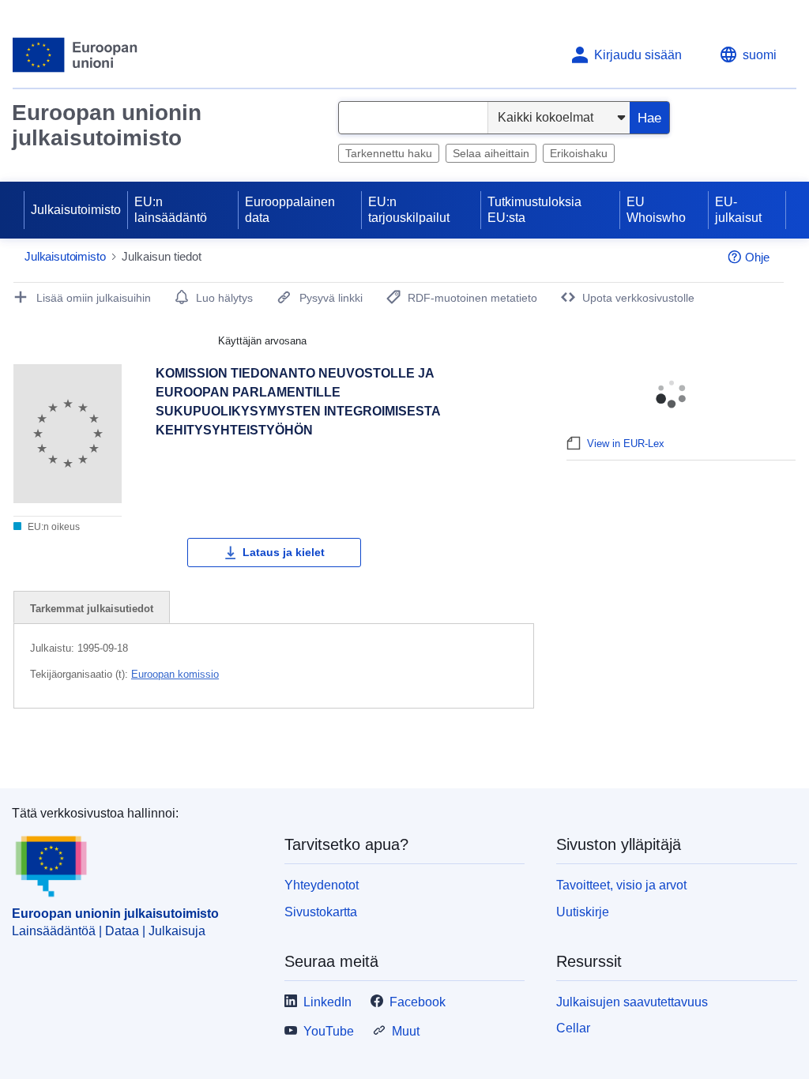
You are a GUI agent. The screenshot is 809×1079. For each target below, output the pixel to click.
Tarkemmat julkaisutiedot (91, 609)
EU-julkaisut (738, 209)
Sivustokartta (320, 912)
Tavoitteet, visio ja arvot (621, 885)
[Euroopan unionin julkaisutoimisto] (75, 55)
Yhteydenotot (321, 885)
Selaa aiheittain (491, 153)
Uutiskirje (582, 912)
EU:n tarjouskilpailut (409, 209)
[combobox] (413, 117)
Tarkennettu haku (388, 153)
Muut (406, 1031)
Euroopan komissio (175, 674)
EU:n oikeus (52, 526)
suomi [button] (760, 55)
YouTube (328, 1031)
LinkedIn (327, 1002)
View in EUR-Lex (625, 443)
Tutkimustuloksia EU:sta (534, 209)
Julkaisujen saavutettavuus (632, 1002)
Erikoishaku (579, 153)
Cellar (573, 1028)
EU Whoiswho (656, 209)
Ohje (757, 257)
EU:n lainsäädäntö (170, 209)
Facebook (417, 1002)
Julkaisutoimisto (76, 209)
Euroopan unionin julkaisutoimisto (106, 125)
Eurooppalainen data (290, 209)
